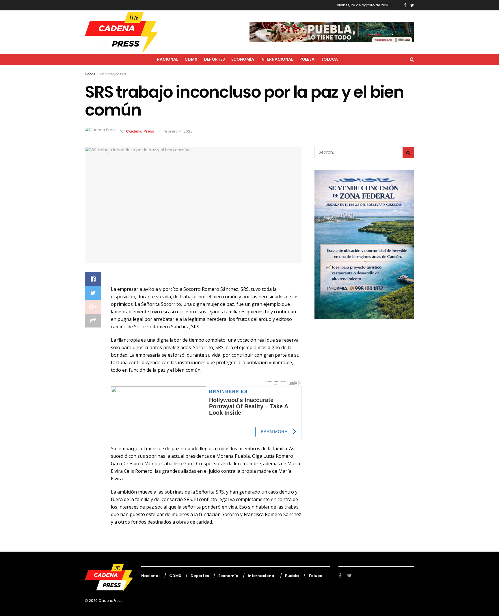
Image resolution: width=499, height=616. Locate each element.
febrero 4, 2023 (178, 131)
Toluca (329, 59)
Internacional (276, 59)
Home (90, 74)
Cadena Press (140, 131)
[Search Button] (408, 152)
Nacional (167, 59)
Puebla (306, 59)
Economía (242, 59)
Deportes (214, 59)
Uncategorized (113, 74)
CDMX (191, 59)
